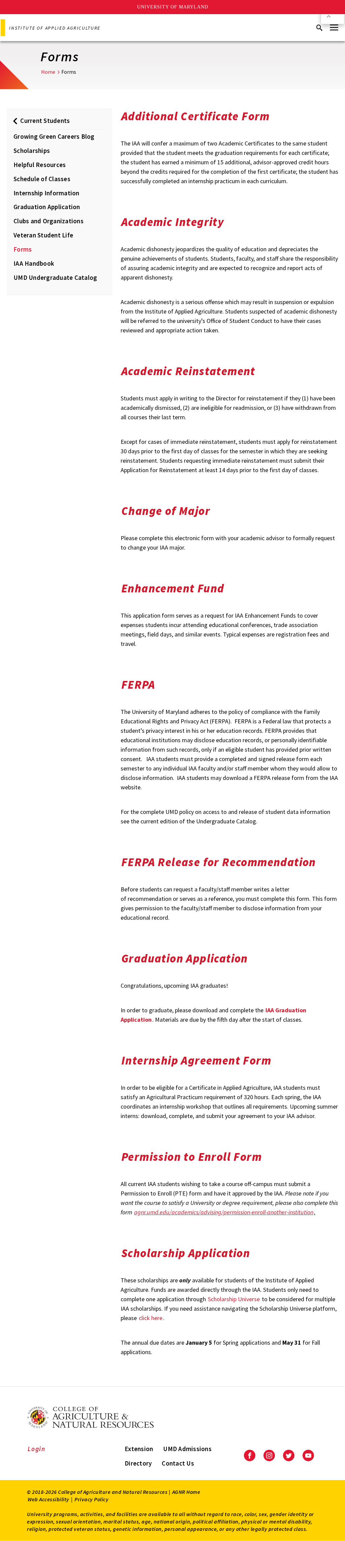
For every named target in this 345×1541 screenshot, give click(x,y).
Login (36, 1449)
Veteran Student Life (43, 235)
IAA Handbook (33, 263)
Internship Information (46, 193)
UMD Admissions (187, 1449)
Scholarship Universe (234, 1299)
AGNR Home (186, 1491)
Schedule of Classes (41, 179)
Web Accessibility (48, 1499)
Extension (139, 1449)
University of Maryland (172, 6)
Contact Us (178, 1463)
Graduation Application (46, 207)
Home (48, 71)
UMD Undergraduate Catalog (55, 277)
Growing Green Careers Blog (54, 136)
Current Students (45, 121)
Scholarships (31, 150)
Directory (138, 1463)
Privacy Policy (91, 1499)
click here (150, 1318)
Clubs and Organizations (48, 221)
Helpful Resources (39, 165)
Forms (22, 249)
